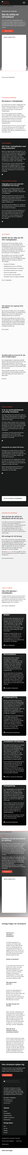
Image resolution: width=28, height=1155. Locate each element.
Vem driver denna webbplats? (8, 1141)
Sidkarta (6, 1130)
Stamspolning (7, 1119)
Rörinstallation (7, 1113)
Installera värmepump (9, 1117)
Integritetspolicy (5, 1144)
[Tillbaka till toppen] (23, 1151)
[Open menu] (24, 2)
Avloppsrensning (8, 1115)
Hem (5, 1126)
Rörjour (5, 1111)
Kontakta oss (7, 871)
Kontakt (5, 1132)
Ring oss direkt (8, 31)
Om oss (5, 1128)
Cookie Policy (19, 1141)
